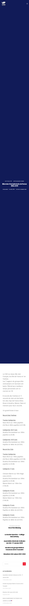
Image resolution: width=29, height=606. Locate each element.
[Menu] (26, 3)
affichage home (18, 181)
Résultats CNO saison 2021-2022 (10, 592)
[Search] (24, 563)
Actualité (8, 181)
